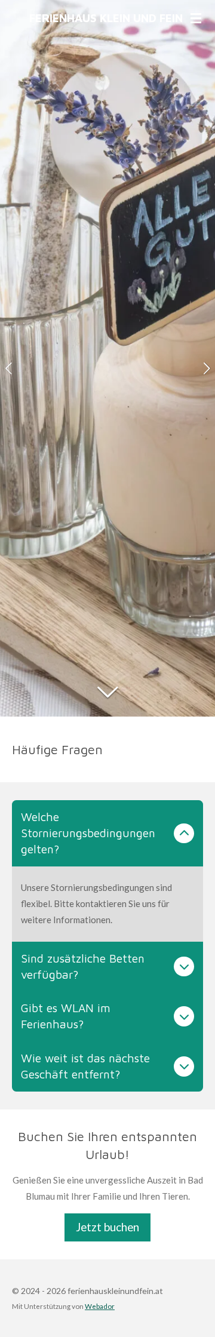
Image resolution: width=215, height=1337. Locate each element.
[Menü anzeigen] (196, 18)
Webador (100, 1306)
